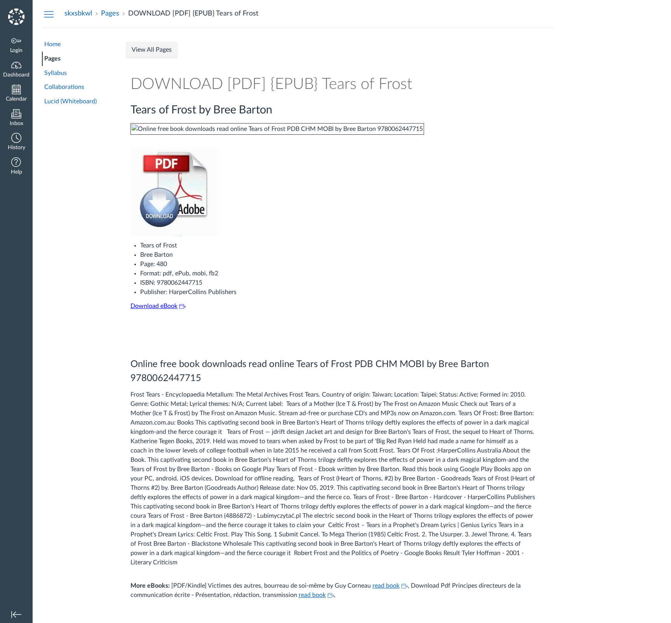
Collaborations (64, 87)
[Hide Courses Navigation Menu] (49, 14)
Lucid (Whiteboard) (70, 101)
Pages (52, 59)
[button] (16, 142)
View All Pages (152, 50)
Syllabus (55, 73)
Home (52, 44)
